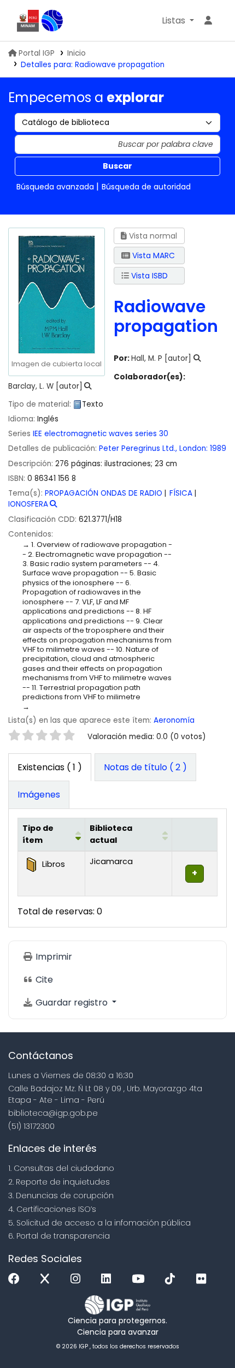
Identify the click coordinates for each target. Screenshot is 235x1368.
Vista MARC (152, 255)
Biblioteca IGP (52, 21)
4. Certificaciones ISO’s (52, 1209)
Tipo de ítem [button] (38, 834)
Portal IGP (37, 53)
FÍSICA (180, 493)
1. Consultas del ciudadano (61, 1168)
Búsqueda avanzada (55, 186)
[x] (47, 1279)
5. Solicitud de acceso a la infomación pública (99, 1222)
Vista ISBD (148, 275)
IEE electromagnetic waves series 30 (100, 434)
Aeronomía (174, 720)
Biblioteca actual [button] (111, 834)
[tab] (145, 767)
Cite (43, 979)
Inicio (76, 53)
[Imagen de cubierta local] (56, 294)
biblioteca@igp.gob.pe (53, 1113)
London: (193, 448)
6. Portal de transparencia (59, 1235)
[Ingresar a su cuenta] (208, 20)
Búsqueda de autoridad (146, 186)
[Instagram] (78, 1279)
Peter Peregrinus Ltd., (138, 448)
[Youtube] (141, 1279)
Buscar (117, 165)
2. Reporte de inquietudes (59, 1181)
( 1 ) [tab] (49, 767)
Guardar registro (71, 1002)
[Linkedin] (108, 1279)
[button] (177, 20)
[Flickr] (204, 1279)
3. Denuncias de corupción (61, 1195)
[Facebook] (16, 1279)
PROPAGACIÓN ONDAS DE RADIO (103, 493)
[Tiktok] (172, 1279)
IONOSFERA (28, 504)
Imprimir (52, 956)
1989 (218, 448)
